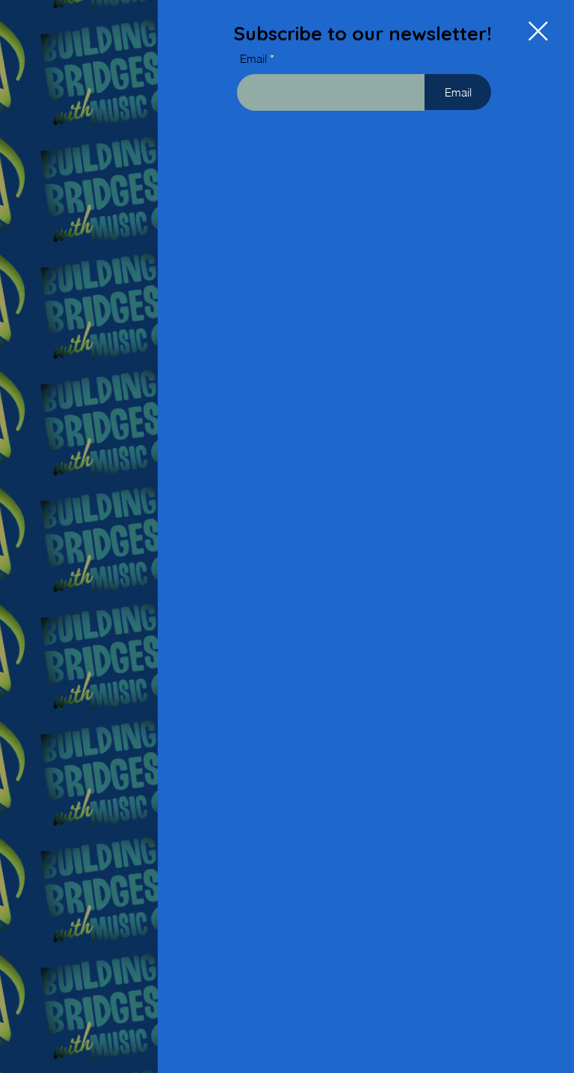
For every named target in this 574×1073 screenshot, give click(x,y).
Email (253, 58)
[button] (538, 31)
